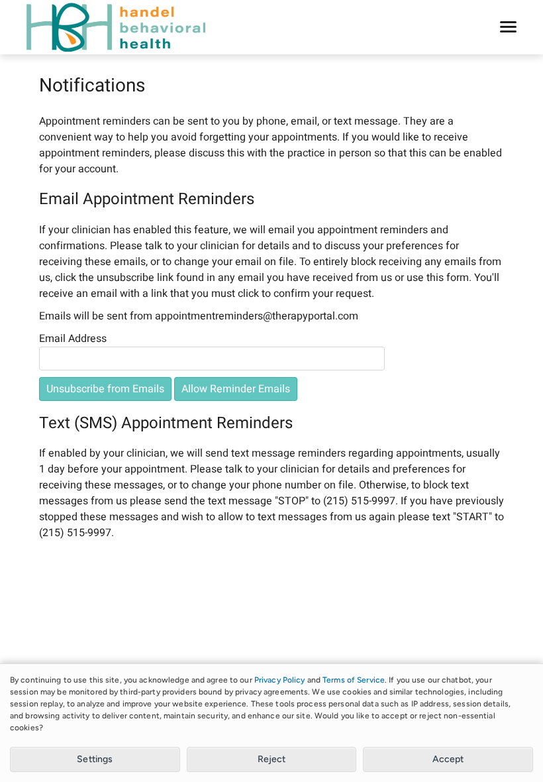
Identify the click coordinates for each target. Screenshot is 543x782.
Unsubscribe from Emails (105, 389)
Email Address (73, 339)
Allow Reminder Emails (235, 389)
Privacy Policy (279, 680)
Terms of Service (353, 680)
